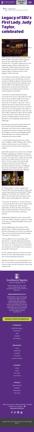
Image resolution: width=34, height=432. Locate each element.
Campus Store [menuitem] (17, 351)
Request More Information (17, 319)
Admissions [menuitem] (17, 388)
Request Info (21, 2)
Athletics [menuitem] (17, 368)
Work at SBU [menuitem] (17, 393)
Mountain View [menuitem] (17, 331)
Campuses (17, 325)
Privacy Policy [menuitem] (17, 356)
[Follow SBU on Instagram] (18, 412)
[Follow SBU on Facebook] (11, 412)
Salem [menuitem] (17, 333)
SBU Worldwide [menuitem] (17, 339)
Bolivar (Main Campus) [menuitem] (17, 328)
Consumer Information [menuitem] (17, 358)
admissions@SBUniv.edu (17, 408)
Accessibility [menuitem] (17, 353)
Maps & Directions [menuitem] (17, 385)
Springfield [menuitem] (17, 336)
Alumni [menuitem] (17, 371)
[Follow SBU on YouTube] (21, 412)
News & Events (12, 9)
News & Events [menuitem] (17, 376)
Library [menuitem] (17, 348)
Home (5, 9)
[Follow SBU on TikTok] (15, 412)
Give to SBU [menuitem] (17, 373)
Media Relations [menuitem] (17, 391)
